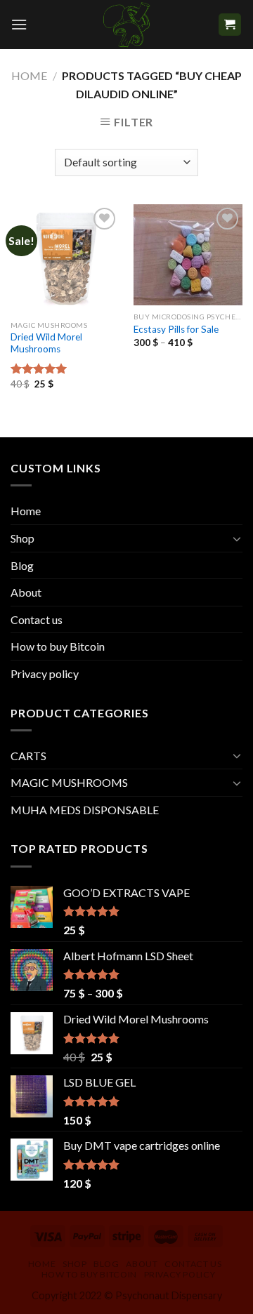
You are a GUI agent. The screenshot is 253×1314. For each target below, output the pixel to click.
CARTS (28, 755)
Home (29, 75)
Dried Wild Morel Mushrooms (46, 343)
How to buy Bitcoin (58, 646)
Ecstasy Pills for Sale (176, 329)
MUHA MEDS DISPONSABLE (85, 809)
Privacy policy (45, 673)
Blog (22, 565)
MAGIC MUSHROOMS (69, 782)
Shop (22, 538)
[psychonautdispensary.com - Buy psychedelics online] (126, 24)
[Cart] (230, 24)
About (26, 592)
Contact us (37, 619)
